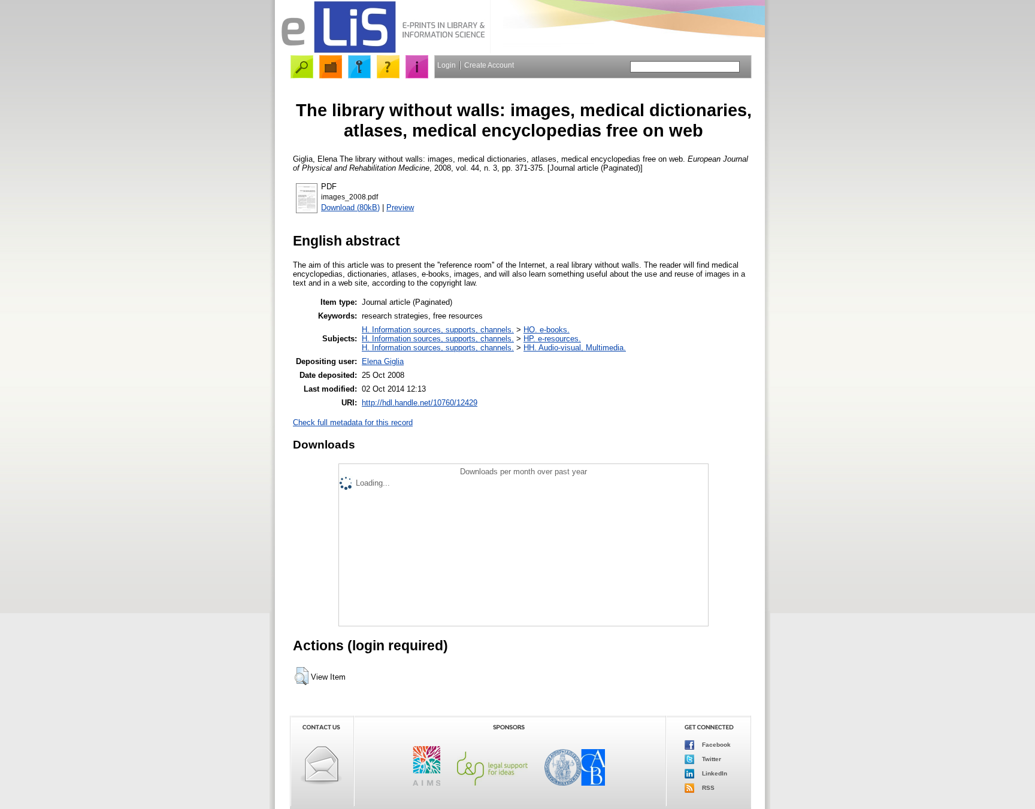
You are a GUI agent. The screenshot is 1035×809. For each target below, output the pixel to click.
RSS (707, 787)
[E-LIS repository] (383, 50)
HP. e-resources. (552, 338)
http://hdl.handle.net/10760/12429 (419, 402)
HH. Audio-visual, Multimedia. (574, 347)
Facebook (715, 744)
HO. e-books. (546, 329)
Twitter (710, 759)
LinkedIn (713, 773)
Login (446, 65)
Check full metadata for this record (353, 422)
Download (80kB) (350, 207)
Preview (400, 207)
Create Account (489, 65)
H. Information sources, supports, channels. (438, 329)
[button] (301, 676)
